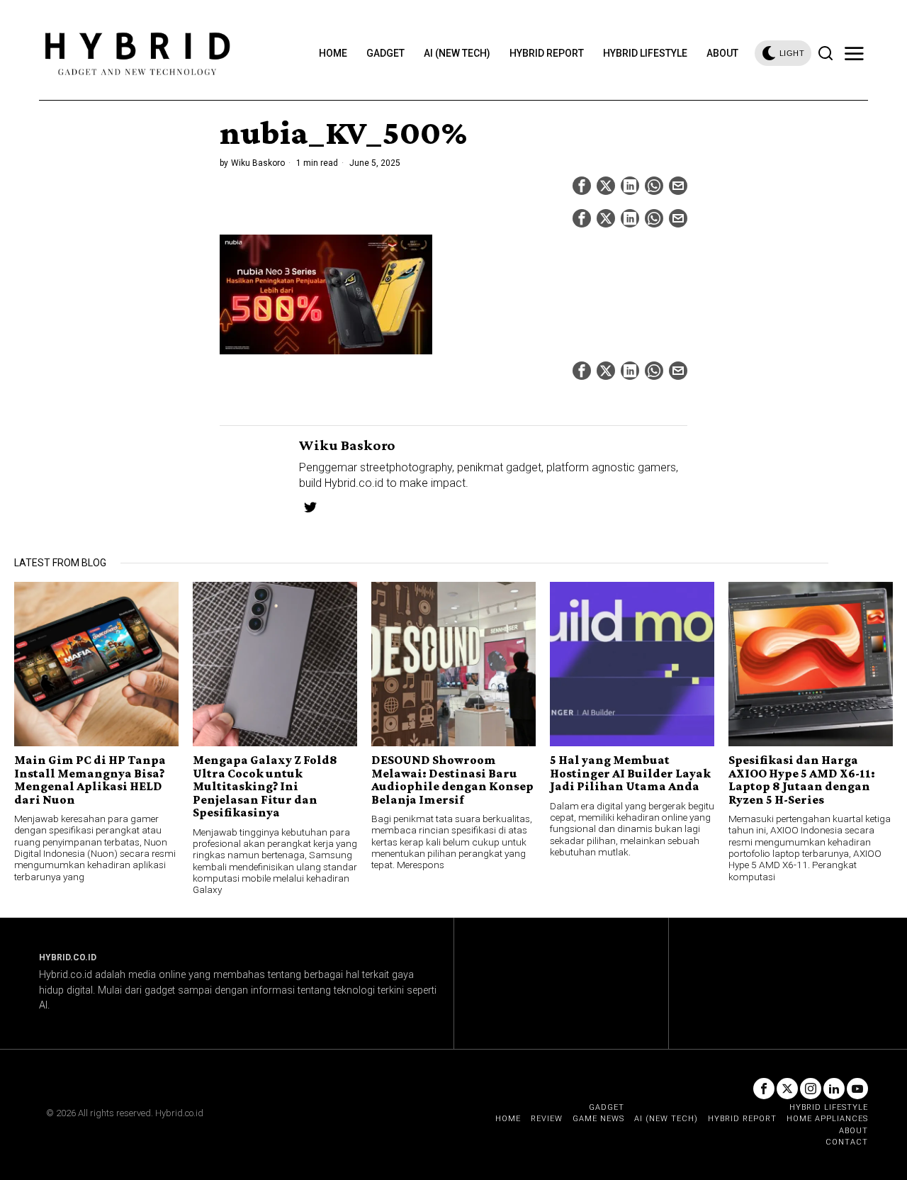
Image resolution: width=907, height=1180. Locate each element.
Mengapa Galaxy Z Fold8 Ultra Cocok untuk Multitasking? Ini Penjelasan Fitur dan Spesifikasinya (265, 786)
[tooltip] (582, 185)
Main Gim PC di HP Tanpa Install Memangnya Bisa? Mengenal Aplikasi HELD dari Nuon (90, 779)
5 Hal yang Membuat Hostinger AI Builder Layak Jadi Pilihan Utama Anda (630, 772)
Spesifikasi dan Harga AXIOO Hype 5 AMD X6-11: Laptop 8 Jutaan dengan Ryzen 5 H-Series (801, 779)
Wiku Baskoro (258, 163)
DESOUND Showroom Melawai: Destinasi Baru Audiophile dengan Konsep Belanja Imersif (452, 779)
